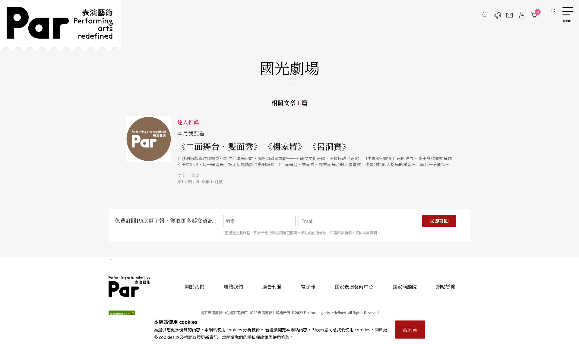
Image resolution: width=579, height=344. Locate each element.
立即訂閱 (439, 220)
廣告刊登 (272, 286)
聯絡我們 (233, 286)
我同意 (410, 329)
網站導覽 (445, 286)
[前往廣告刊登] (498, 15)
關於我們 (194, 286)
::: (553, 9)
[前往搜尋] (485, 15)
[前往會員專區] (522, 15)
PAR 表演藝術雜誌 (130, 286)
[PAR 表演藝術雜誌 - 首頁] (60, 25)
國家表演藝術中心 (354, 286)
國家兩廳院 (405, 286)
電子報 (308, 286)
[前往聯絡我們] (510, 15)
